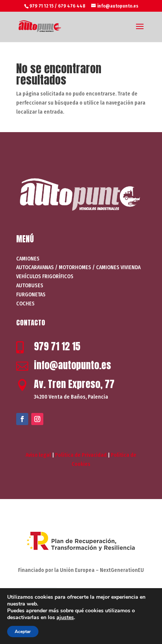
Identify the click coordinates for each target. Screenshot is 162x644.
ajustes (65, 617)
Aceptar (23, 632)
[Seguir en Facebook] (22, 419)
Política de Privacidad (81, 455)
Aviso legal (38, 455)
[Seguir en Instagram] (37, 419)
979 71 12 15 (57, 346)
